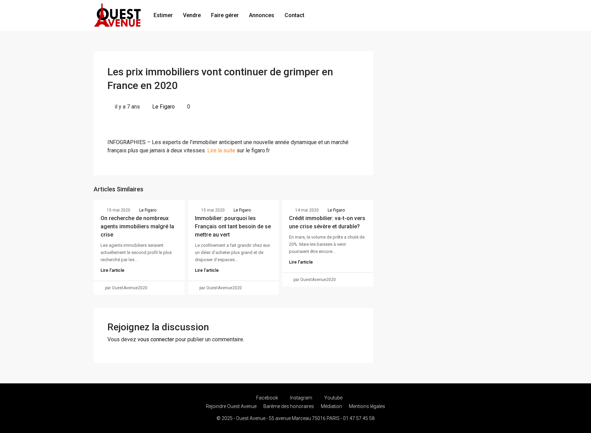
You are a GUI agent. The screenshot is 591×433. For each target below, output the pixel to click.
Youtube (332, 397)
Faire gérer (225, 15)
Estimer (163, 15)
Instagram (301, 397)
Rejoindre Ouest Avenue (231, 406)
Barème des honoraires (288, 406)
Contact (294, 15)
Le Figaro (163, 106)
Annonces (261, 15)
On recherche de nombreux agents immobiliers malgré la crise (137, 226)
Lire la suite (221, 150)
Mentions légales (367, 406)
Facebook (267, 397)
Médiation (331, 406)
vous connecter (155, 339)
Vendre (192, 15)
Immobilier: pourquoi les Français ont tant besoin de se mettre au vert (233, 226)
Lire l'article (112, 270)
